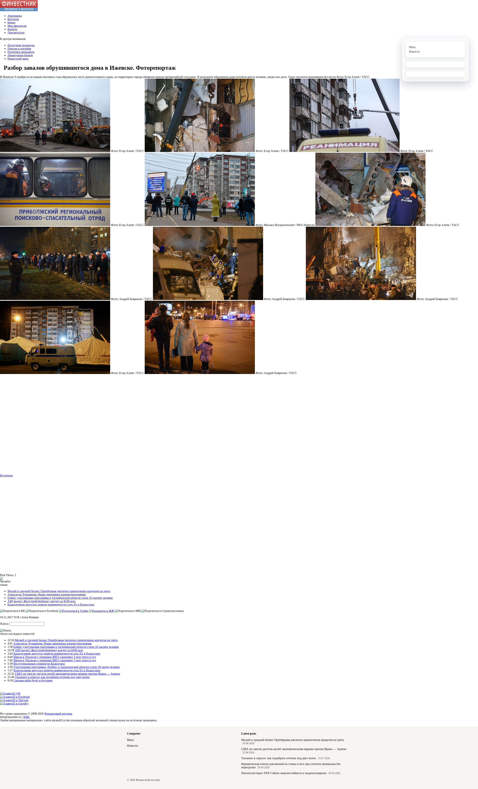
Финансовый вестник (58, 713)
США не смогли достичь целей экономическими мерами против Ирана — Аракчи (67, 673)
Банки (11, 22)
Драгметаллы (15, 32)
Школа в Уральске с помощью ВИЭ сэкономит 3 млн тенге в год (54, 656)
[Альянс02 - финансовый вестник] (19, 10)
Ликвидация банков (20, 55)
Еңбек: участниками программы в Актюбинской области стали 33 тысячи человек (60, 597)
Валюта (12, 29)
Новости (132, 745)
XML (26, 717)
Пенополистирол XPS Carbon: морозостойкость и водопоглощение (284, 773)
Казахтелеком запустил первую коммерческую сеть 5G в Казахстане (50, 604)
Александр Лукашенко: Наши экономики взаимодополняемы (46, 594)
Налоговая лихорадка (21, 45)
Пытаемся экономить (20, 52)
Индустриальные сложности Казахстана (39, 663)
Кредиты (13, 19)
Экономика (14, 15)
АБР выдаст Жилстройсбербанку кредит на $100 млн (41, 601)
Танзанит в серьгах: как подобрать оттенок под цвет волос (52, 677)
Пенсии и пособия (19, 48)
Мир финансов (17, 25)
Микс (130, 739)
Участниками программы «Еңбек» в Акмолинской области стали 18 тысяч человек (66, 667)
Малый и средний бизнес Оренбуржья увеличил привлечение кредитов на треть (58, 591)
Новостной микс (18, 58)
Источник (6, 475)
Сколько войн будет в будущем (32, 680)
